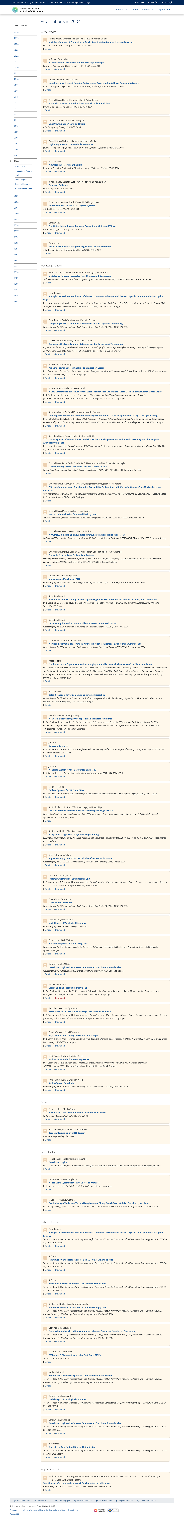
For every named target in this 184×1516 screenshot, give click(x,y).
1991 (16, 266)
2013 (16, 108)
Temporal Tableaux (58, 185)
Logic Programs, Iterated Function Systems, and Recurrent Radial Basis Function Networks (94, 83)
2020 (16, 67)
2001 (16, 207)
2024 (16, 44)
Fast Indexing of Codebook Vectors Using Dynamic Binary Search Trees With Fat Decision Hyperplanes (99, 1203)
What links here (23, 1500)
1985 (16, 301)
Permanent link (105, 1500)
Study (134, 9)
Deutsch (138, 2)
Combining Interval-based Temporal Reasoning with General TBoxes (82, 226)
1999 (16, 219)
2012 (16, 114)
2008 (16, 137)
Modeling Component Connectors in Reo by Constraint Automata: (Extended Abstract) (91, 42)
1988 (16, 283)
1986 (16, 295)
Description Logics (58, 1162)
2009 (16, 132)
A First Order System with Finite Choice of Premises (74, 1182)
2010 (16, 126)
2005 (16, 155)
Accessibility (15, 1514)
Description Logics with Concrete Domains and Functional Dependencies (85, 1423)
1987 (16, 289)
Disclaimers (73, 1510)
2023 (16, 50)
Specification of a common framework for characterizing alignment (77, 1483)
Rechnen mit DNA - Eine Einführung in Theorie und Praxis (77, 1112)
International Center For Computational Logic (70, 2)
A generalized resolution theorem (65, 164)
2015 (16, 96)
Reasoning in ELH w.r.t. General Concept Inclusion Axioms (77, 1283)
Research (146, 9)
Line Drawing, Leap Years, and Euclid (67, 123)
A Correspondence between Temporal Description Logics (76, 62)
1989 (16, 278)
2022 (16, 55)
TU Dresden (18, 2)
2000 (16, 213)
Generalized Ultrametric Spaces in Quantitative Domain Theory (80, 1375)
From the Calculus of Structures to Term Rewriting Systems (78, 1307)
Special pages (64, 1500)
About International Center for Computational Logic (44, 1510)
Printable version (84, 1500)
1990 (16, 272)
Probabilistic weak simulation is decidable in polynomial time (79, 103)
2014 (16, 102)
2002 (16, 202)
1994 (16, 248)
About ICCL (121, 9)
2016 (16, 91)
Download (60, 69)
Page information (126, 1500)
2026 (16, 32)
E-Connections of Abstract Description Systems (72, 205)
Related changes (44, 1500)
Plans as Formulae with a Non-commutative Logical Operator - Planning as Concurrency (92, 1331)
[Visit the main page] (29, 9)
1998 (16, 225)
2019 (16, 73)
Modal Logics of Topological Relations (67, 1399)
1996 (16, 237)
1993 (16, 254)
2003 (16, 196)
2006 (16, 149)
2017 (16, 85)
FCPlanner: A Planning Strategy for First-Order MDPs (75, 1355)
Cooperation (162, 9)
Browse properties (148, 1500)
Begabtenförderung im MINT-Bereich (67, 1133)
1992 (16, 260)
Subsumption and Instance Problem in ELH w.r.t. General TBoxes (81, 1259)
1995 (16, 242)
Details (48, 49)
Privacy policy (15, 1510)
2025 (16, 38)
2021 (16, 61)
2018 (16, 79)
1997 (16, 231)
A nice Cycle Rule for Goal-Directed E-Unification (72, 1447)
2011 (16, 120)
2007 (16, 143)
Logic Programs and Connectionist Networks (71, 144)
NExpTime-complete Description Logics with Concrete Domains (80, 246)
